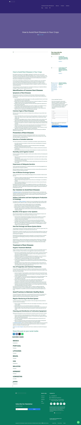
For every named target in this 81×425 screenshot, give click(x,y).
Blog (42, 7)
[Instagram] (64, 404)
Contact (46, 7)
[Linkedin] (51, 404)
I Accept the (57, 125)
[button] (14, 334)
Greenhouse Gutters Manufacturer (47, 5)
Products (62, 5)
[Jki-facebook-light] (54, 404)
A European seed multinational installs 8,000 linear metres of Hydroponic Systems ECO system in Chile (63, 57)
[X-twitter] (58, 404)
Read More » (60, 61)
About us (57, 5)
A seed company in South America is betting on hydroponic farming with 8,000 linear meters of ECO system (63, 69)
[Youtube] (61, 404)
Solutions (67, 5)
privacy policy (59, 125)
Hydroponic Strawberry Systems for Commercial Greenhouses (63, 83)
